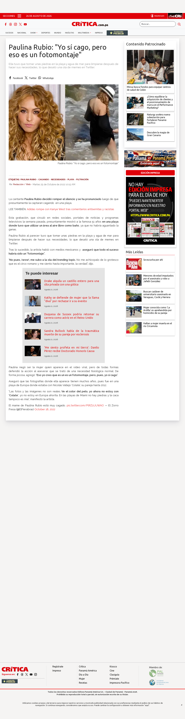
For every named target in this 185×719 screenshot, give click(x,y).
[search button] (179, 24)
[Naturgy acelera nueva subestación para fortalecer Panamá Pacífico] (135, 119)
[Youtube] (25, 24)
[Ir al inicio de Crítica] (91, 23)
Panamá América (88, 670)
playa (70, 179)
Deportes (45, 33)
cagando (43, 179)
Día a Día (83, 674)
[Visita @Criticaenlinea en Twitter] (22, 674)
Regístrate (57, 666)
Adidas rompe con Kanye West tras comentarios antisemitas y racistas (70, 209)
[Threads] (10, 24)
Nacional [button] (21, 33)
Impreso (99, 33)
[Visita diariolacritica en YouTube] (31, 674)
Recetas (83, 682)
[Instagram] (15, 24)
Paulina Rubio (28, 179)
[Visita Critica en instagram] (35, 674)
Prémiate (114, 678)
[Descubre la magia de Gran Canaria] (135, 134)
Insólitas (69, 33)
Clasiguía (114, 674)
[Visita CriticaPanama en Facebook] (17, 674)
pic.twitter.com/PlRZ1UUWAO (85, 405)
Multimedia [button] (84, 33)
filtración (82, 179)
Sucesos (9, 33)
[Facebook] (5, 24)
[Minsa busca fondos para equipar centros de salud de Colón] (150, 67)
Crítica (82, 666)
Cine (112, 670)
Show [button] (33, 33)
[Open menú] (19, 16)
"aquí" (146, 705)
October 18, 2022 (45, 409)
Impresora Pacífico (119, 682)
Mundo (57, 33)
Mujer (82, 678)
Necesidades (58, 179)
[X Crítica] (20, 24)
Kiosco (113, 666)
